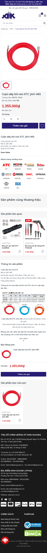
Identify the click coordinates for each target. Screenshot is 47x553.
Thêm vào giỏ (20, 125)
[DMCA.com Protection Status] (35, 533)
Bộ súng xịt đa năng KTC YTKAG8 (35, 247)
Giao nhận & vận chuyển (10, 522)
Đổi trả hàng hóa (7, 532)
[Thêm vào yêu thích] (42, 126)
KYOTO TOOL (6, 243)
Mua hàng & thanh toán (10, 519)
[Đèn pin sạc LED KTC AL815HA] (12, 229)
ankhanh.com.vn (14, 495)
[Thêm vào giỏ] (19, 251)
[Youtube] (6, 499)
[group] (23, 56)
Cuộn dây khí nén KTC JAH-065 (10, 416)
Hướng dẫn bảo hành (9, 526)
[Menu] (45, 15)
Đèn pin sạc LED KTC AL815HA (10, 247)
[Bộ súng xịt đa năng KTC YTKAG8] (35, 229)
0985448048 (33, 8)
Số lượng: (6, 114)
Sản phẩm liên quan (11, 213)
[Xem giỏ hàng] (40, 15)
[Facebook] (2, 499)
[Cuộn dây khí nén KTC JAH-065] (12, 398)
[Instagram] (10, 499)
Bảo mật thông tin (8, 529)
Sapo (29, 546)
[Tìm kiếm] (44, 23)
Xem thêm (5, 152)
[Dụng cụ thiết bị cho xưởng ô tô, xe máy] (8, 15)
